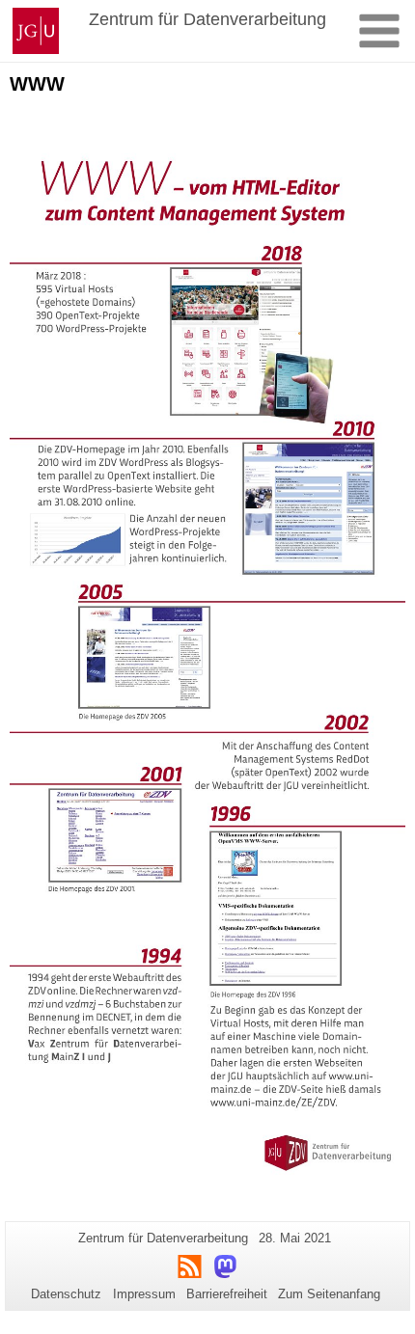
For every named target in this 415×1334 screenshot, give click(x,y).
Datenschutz (66, 1294)
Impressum (144, 1294)
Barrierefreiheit (226, 1294)
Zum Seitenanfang (329, 1294)
